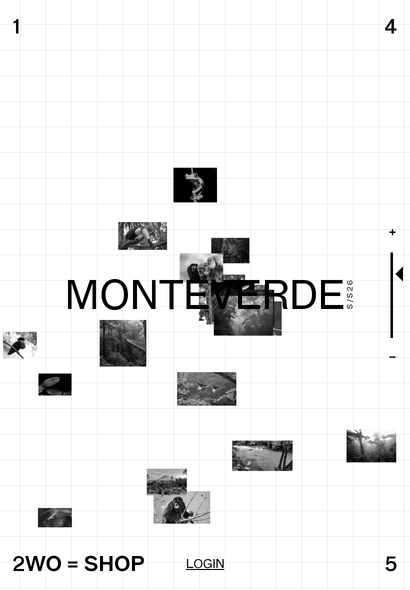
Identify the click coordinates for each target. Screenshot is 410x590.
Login (205, 564)
